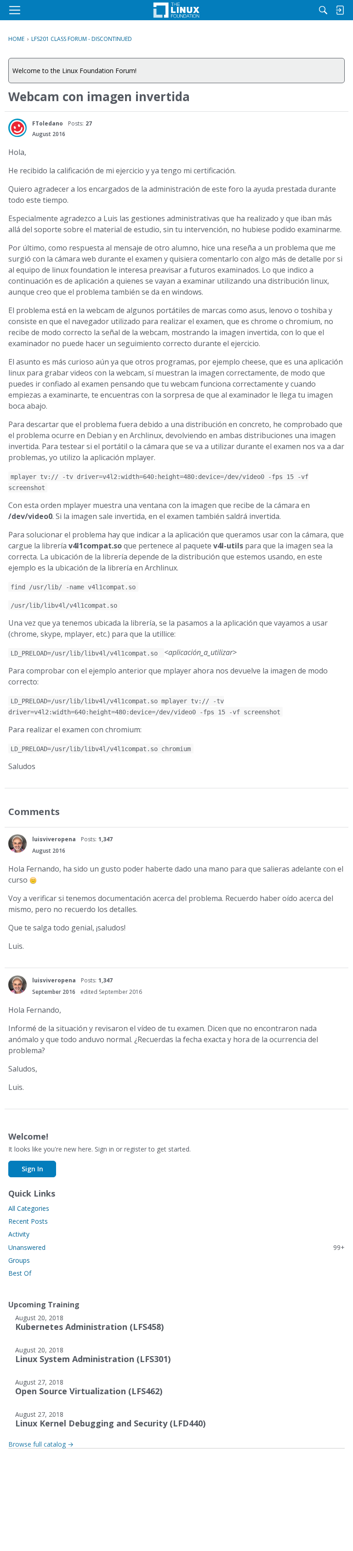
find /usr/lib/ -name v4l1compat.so (73, 587)
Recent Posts (28, 1221)
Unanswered (176, 1247)
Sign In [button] (32, 1168)
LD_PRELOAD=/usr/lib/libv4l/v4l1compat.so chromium (101, 749)
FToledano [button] (47, 123)
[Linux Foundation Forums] (176, 10)
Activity (18, 1234)
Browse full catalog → (41, 1444)
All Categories (28, 1208)
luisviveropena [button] (54, 839)
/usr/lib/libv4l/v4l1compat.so (64, 605)
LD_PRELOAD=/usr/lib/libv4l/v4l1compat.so (86, 653)
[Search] (323, 10)
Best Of (19, 1273)
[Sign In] (339, 10)
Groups (19, 1260)
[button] (17, 128)
